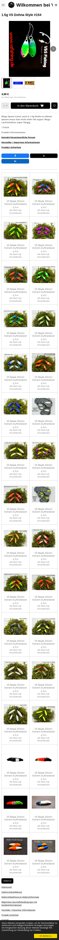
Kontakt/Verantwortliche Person (18, 137)
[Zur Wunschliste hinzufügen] (54, 105)
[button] (6, 83)
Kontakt (5, 920)
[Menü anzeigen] (3, 5)
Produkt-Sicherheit (11, 147)
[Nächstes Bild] (53, 49)
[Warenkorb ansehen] (56, 5)
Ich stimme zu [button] (45, 936)
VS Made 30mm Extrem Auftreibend (15, 202)
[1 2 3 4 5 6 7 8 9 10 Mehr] (5, 105)
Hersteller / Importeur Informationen (20, 142)
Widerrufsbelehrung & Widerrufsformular (20, 897)
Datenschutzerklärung (11, 892)
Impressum (6, 887)
